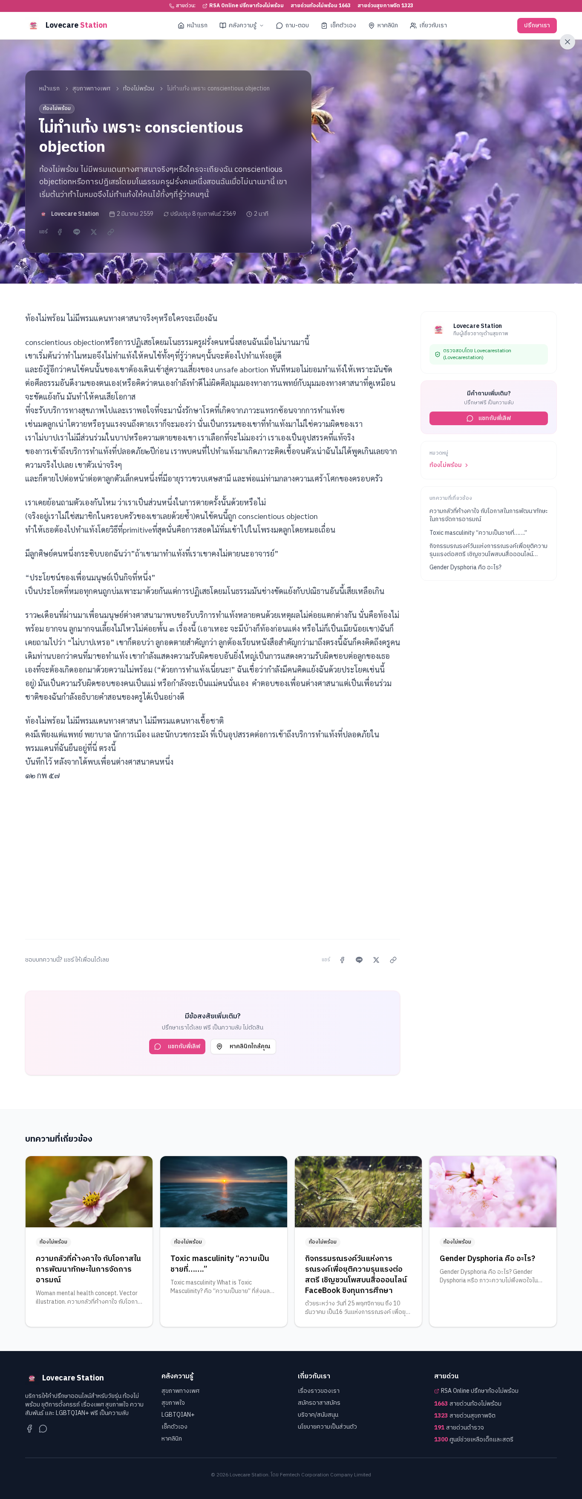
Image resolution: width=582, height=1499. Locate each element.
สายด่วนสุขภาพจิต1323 (385, 6)
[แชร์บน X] (94, 232)
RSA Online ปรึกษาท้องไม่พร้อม (246, 6)
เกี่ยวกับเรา (433, 25)
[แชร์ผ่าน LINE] (77, 232)
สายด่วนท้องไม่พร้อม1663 (321, 6)
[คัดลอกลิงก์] (111, 232)
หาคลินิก (387, 25)
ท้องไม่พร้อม (138, 88)
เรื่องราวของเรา (319, 1391)
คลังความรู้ (242, 25)
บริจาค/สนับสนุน (318, 1415)
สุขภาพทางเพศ (91, 88)
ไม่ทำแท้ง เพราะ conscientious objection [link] (218, 88)
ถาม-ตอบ (297, 25)
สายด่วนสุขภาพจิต (465, 1416)
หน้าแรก (197, 25)
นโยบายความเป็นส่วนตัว (327, 1427)
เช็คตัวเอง (343, 25)
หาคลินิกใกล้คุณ (250, 1046)
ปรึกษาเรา (537, 25)
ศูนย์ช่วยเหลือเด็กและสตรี (473, 1439)
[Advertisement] (212, 855)
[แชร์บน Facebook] (59, 232)
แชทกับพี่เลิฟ (184, 1046)
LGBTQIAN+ (178, 1415)
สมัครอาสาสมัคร (319, 1403)
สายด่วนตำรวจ (459, 1428)
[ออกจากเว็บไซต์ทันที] (567, 41)
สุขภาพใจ (173, 1403)
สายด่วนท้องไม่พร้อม (467, 1404)
